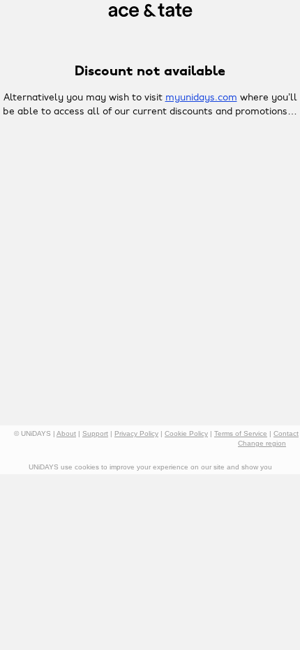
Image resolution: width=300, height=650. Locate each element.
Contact (286, 433)
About (66, 433)
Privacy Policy (136, 433)
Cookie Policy (186, 433)
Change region (262, 443)
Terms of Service (240, 433)
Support (95, 433)
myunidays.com (201, 98)
